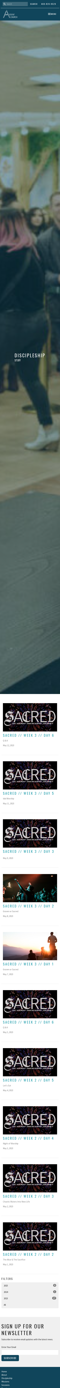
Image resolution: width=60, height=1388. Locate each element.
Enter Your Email (8, 1347)
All (5, 1304)
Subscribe (10, 1358)
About (4, 1374)
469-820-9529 (48, 3)
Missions (5, 1381)
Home (4, 1371)
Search (34, 3)
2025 (29, 1285)
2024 (29, 1291)
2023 (29, 1298)
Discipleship (6, 1378)
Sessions (5, 1385)
